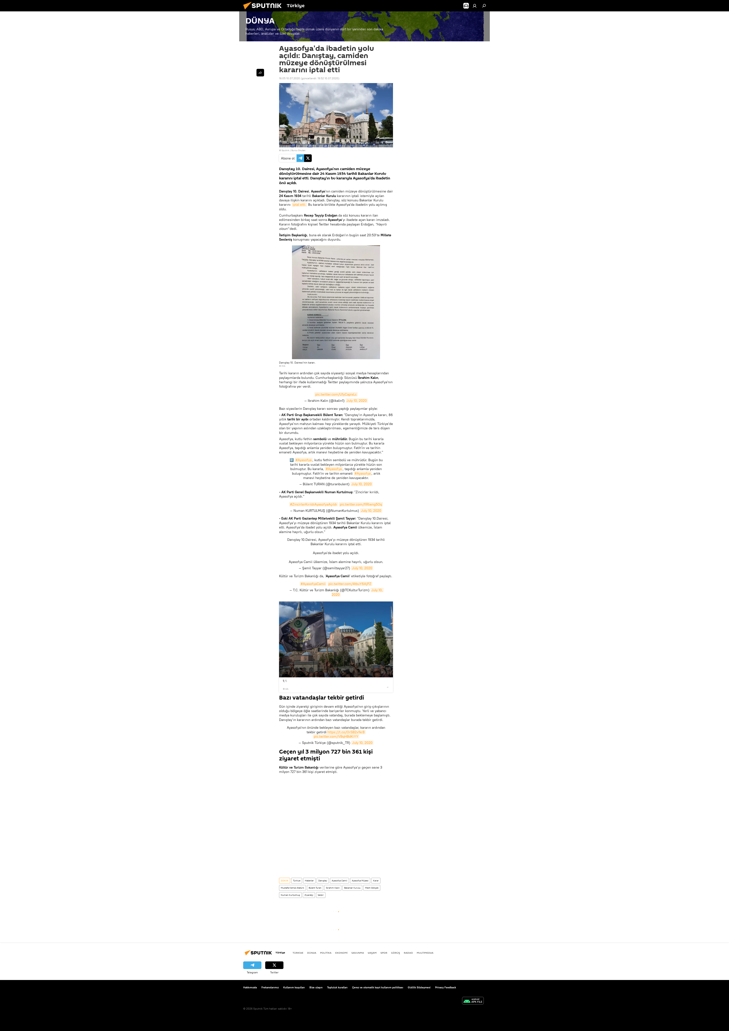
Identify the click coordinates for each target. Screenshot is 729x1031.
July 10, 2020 (356, 400)
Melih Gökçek (372, 887)
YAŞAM (372, 952)
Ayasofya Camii (339, 880)
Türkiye (296, 880)
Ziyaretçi (309, 895)
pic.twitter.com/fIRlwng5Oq (361, 504)
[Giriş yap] (474, 5)
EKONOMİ (341, 952)
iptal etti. (299, 204)
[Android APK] (473, 1001)
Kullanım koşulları (294, 987)
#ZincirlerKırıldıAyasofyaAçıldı (313, 504)
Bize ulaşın (316, 987)
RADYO (408, 952)
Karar (376, 880)
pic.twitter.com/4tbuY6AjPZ (349, 584)
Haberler (309, 880)
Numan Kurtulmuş (290, 895)
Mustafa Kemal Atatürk (292, 887)
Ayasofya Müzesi (360, 880)
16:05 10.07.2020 (289, 78)
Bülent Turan (315, 887)
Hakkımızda (250, 987)
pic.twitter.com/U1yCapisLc (336, 394)
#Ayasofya (304, 460)
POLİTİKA (325, 952)
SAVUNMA (357, 952)
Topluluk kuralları (337, 987)
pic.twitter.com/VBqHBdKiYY (336, 736)
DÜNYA (284, 880)
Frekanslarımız (270, 987)
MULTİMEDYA (425, 952)
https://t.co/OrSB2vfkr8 (346, 732)
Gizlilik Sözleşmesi (419, 987)
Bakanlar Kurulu (352, 887)
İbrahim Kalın (333, 887)
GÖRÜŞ (395, 952)
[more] (387, 687)
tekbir (321, 895)
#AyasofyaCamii (313, 584)
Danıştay (322, 880)
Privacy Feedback (445, 987)
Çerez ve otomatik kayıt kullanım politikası (377, 987)
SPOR (383, 952)
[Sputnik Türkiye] (264, 10)
